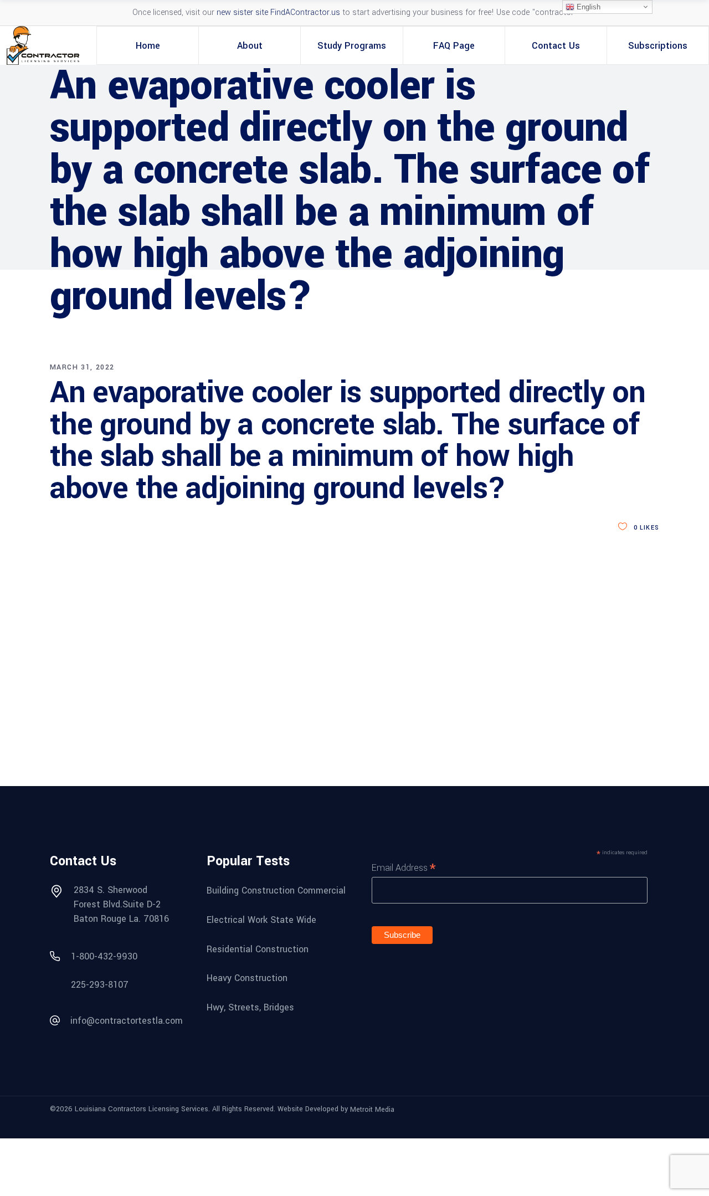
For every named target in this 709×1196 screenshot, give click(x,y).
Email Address (404, 867)
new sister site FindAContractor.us (278, 12)
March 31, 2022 (82, 367)
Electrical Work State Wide (261, 919)
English (587, 7)
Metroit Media (372, 1110)
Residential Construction (258, 948)
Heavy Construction (247, 978)
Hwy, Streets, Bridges (250, 1007)
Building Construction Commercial (276, 890)
